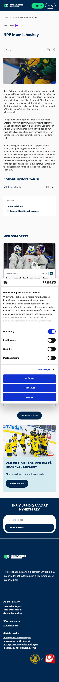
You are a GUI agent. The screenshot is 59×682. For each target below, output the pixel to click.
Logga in (38, 5)
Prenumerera (16, 527)
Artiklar (13, 17)
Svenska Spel (10, 625)
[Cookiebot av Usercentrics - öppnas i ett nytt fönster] (43, 282)
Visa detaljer (44, 369)
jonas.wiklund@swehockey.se (24, 211)
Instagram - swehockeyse (17, 637)
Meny (50, 5)
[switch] (52, 340)
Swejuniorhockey (12, 613)
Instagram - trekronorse (16, 641)
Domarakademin (12, 609)
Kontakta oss (17, 483)
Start (5, 17)
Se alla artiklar (29, 415)
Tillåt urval (29, 388)
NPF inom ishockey (26, 187)
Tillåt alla (29, 378)
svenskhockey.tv (12, 606)
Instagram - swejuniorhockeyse (20, 644)
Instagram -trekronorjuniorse (19, 647)
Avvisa (29, 397)
